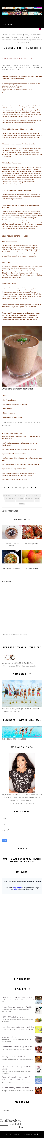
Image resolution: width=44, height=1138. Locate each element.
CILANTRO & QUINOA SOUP (11, 568)
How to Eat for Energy (32, 568)
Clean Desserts (24, 37)
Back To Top (31, 1134)
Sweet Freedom (31, 112)
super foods (25, 42)
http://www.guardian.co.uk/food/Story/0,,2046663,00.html (20, 464)
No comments (6, 37)
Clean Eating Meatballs (32, 543)
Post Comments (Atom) (19, 635)
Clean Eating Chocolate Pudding (12, 544)
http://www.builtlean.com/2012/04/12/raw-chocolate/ (19, 449)
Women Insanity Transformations (15, 1088)
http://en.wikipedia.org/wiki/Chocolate (14, 469)
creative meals (6, 40)
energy (14, 40)
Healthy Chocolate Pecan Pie (13, 1057)
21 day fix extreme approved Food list (17, 1007)
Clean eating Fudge (9, 1037)
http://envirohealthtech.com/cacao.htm (14, 454)
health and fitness (22, 40)
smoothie (18, 42)
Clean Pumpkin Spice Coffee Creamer (17, 997)
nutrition (39, 40)
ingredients (32, 40)
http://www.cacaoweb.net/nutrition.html (14, 479)
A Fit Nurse (14, 1134)
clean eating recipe (36, 37)
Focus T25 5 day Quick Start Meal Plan (18, 1027)
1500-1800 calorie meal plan (13, 1017)
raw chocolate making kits (12, 112)
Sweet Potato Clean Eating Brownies (17, 1047)
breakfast (16, 37)
